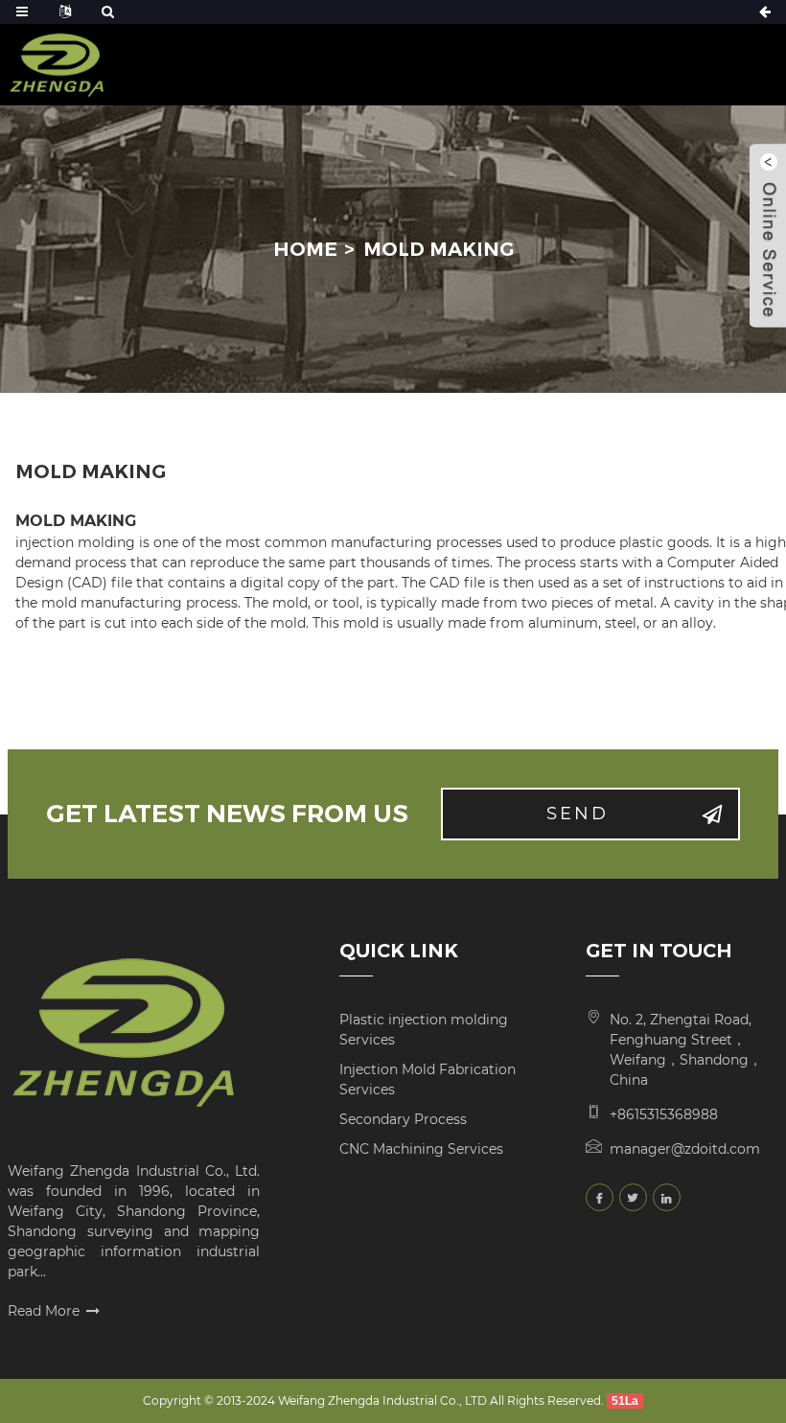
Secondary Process (403, 1119)
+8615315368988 (664, 1114)
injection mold (64, 542)
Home (305, 249)
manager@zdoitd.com (685, 1149)
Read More (44, 1311)
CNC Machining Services (421, 1149)
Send (577, 813)
